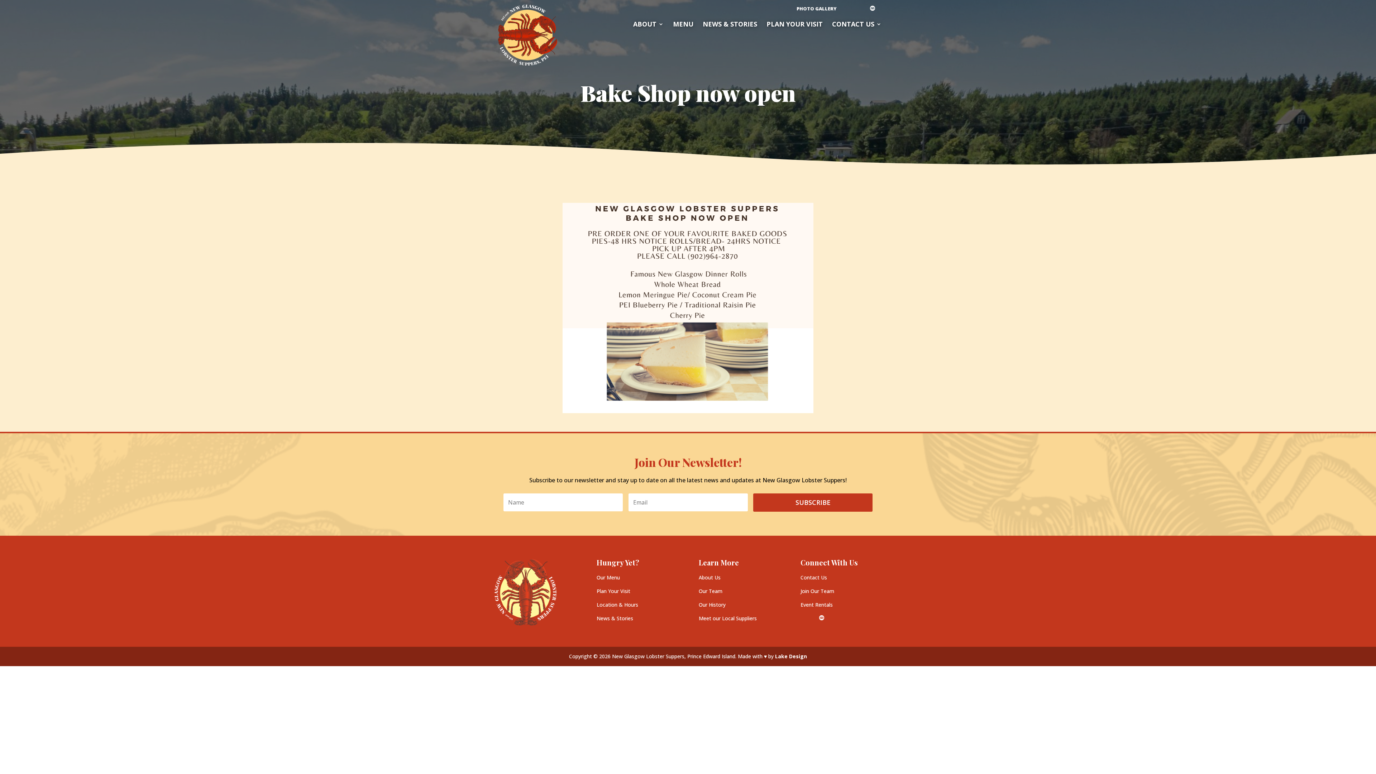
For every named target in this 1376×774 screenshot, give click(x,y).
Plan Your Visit (613, 591)
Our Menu (608, 577)
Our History (712, 604)
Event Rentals (817, 604)
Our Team (710, 591)
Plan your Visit (794, 25)
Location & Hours (617, 604)
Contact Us (853, 25)
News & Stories (730, 25)
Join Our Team (817, 591)
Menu (683, 25)
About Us (710, 577)
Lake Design (791, 656)
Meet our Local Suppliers (728, 618)
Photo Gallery (817, 9)
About (644, 25)
